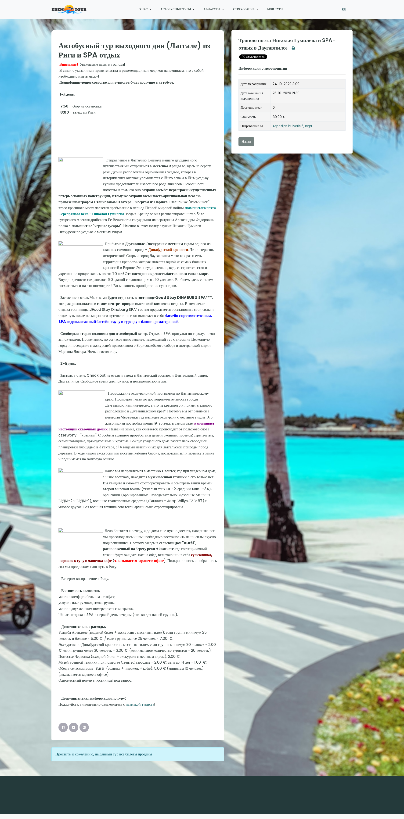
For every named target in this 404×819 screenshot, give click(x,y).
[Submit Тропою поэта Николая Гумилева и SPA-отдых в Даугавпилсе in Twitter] (73, 727)
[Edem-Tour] (69, 9)
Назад (246, 141)
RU (344, 9)
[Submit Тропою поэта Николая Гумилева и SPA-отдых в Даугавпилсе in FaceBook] (63, 727)
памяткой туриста (140, 704)
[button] (146, 9)
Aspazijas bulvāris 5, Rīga (292, 126)
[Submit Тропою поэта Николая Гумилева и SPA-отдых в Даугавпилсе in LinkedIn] (84, 727)
